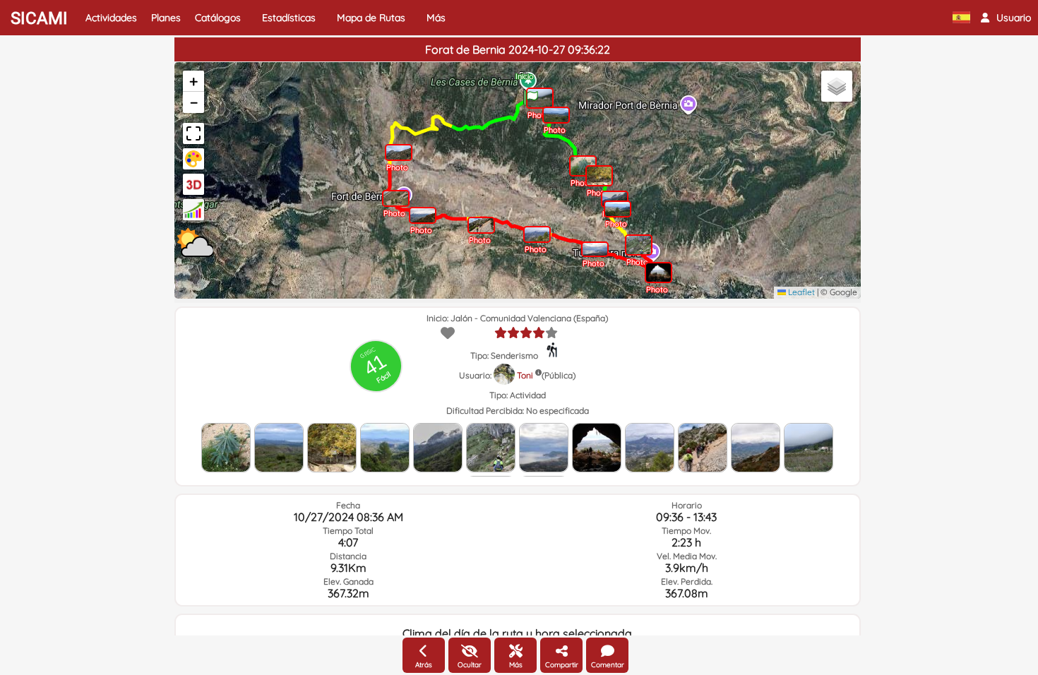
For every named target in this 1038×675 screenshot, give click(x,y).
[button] (1006, 17)
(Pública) (558, 375)
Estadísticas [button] (289, 17)
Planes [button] (166, 17)
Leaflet (800, 292)
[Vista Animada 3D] (193, 184)
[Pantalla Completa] (193, 133)
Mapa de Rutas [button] (371, 17)
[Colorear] (193, 158)
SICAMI (39, 18)
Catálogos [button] (218, 17)
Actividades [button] (111, 17)
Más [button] (436, 17)
